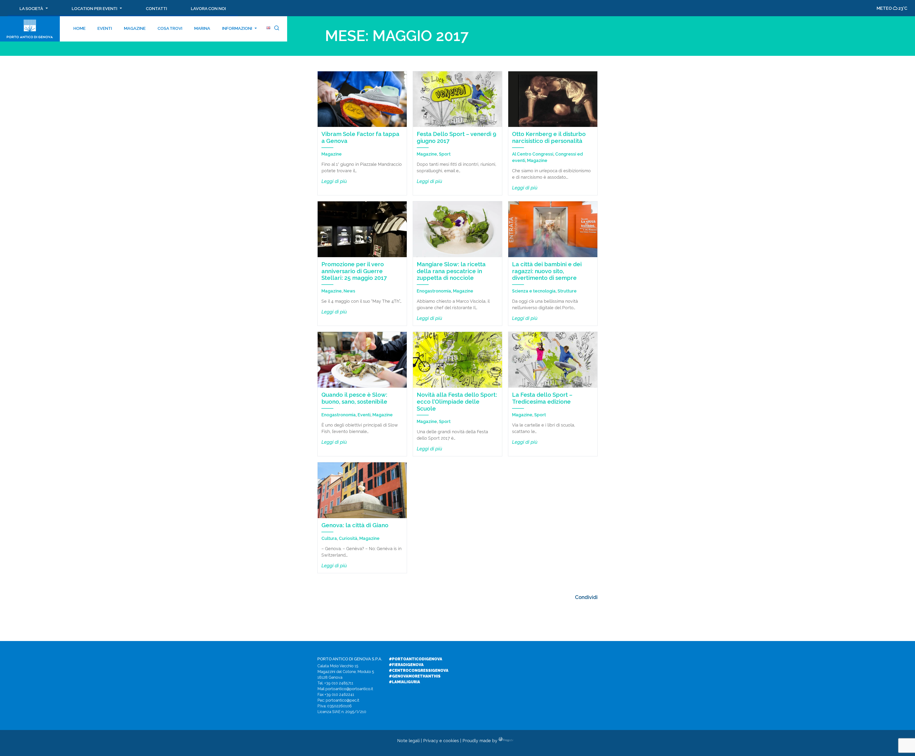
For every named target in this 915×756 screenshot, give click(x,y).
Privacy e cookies (441, 740)
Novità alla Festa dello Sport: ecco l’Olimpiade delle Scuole (457, 401)
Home (79, 28)
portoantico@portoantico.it (349, 689)
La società (31, 8)
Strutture (567, 290)
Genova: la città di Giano (354, 525)
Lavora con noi (208, 8)
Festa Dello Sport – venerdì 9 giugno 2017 (456, 137)
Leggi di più (334, 181)
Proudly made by (480, 740)
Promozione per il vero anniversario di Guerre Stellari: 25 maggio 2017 (354, 271)
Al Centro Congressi (532, 153)
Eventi (104, 28)
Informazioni (237, 28)
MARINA (202, 28)
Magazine (135, 28)
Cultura (329, 538)
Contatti (156, 8)
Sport (445, 153)
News (349, 290)
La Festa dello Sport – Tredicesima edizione (542, 398)
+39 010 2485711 (338, 683)
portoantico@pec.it (342, 700)
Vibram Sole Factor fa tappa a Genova (360, 137)
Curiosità (348, 538)
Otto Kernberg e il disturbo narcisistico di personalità (549, 137)
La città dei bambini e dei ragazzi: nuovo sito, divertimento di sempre (547, 271)
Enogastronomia (434, 290)
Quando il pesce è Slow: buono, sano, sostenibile (354, 398)
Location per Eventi (94, 8)
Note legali (408, 740)
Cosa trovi (170, 28)
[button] (277, 29)
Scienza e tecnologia (534, 290)
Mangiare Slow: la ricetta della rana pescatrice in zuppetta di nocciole (451, 271)
